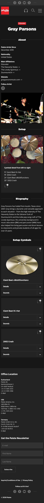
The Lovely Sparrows (10, 70)
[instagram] (14, 2)
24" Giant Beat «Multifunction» (16, 178)
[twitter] (29, 2)
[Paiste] (5, 10)
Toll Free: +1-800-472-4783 (10, 409)
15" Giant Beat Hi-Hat (12, 172)
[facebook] (19, 2)
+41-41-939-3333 (7, 389)
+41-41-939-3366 (7, 391)
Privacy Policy (28, 480)
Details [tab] (6, 286)
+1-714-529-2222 (7, 411)
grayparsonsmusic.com (10, 80)
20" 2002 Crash (10, 180)
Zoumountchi (7, 73)
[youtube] (24, 2)
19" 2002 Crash (10, 175)
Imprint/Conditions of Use (10, 480)
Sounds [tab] (6, 293)
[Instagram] (3, 90)
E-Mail (3, 393)
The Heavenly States (9, 67)
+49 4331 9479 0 (7, 429)
